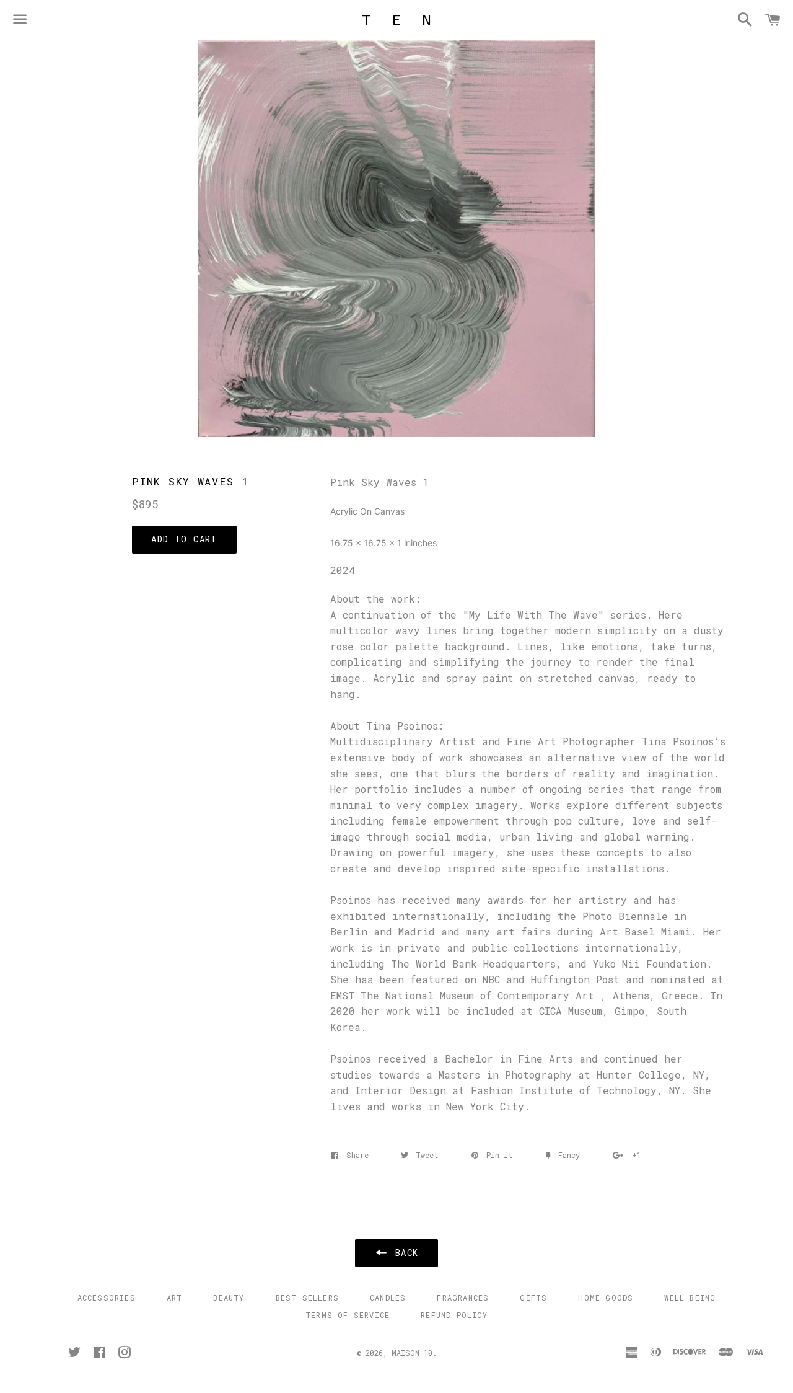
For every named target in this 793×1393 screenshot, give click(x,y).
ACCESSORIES (106, 1297)
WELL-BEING (690, 1297)
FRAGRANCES (463, 1297)
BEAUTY (228, 1297)
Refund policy (454, 1315)
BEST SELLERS (307, 1297)
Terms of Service (347, 1315)
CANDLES (388, 1297)
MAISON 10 (412, 1353)
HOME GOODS (605, 1297)
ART (175, 1297)
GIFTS (533, 1297)
